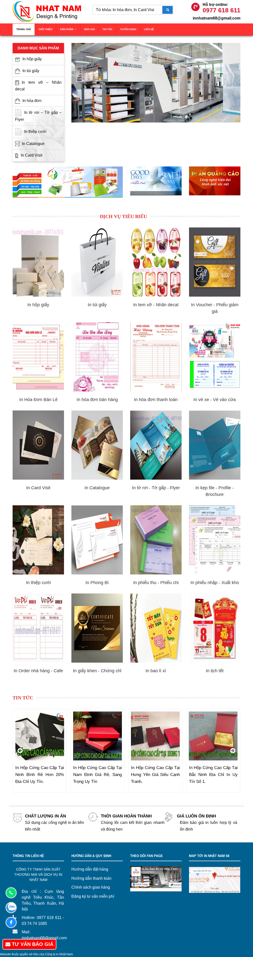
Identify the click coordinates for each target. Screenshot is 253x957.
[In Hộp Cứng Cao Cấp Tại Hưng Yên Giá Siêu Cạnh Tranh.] (97, 736)
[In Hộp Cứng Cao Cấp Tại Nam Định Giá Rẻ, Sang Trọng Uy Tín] (39, 736)
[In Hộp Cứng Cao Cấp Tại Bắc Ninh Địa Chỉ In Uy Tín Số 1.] (155, 736)
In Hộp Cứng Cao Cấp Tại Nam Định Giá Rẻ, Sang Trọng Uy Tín (39, 774)
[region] (155, 82)
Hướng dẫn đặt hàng (89, 869)
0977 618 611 (221, 10)
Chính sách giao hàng (90, 887)
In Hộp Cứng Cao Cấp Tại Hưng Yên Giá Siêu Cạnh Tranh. (97, 774)
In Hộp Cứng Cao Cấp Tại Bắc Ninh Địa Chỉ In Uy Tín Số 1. (155, 774)
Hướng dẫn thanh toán (91, 878)
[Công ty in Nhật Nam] (47, 11)
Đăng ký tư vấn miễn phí (92, 896)
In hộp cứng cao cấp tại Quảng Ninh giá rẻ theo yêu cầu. (213, 774)
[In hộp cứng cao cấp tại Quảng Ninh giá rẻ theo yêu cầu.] (213, 736)
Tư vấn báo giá (31, 944)
